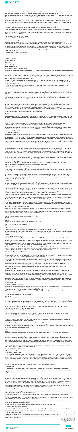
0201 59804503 (12, 64)
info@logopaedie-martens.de (11, 66)
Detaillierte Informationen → (69, 428)
